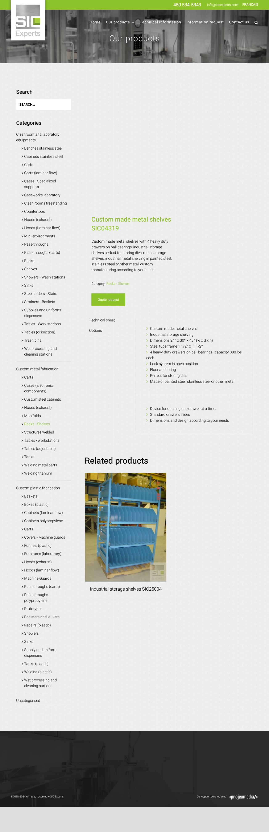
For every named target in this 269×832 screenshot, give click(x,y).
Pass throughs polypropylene (36, 597)
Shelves (30, 269)
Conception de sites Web (211, 797)
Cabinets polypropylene (43, 521)
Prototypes (33, 609)
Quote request (108, 299)
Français (250, 4)
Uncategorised (28, 701)
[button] (256, 22)
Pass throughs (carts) (42, 587)
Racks (29, 261)
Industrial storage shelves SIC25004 (126, 589)
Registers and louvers (41, 617)
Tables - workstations (41, 440)
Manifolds (32, 416)
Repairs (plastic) (37, 625)
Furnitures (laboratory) (42, 554)
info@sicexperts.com (222, 4)
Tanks (29, 457)
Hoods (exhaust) (38, 220)
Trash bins (32, 340)
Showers (31, 633)
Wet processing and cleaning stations (40, 351)
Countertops (34, 211)
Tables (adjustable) (40, 449)
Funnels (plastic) (37, 545)
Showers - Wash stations (44, 277)
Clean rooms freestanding (45, 203)
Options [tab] (95, 330)
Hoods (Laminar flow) (42, 228)
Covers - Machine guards (44, 537)
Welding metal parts (40, 465)
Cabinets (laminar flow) (43, 513)
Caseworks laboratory (42, 195)
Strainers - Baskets (39, 302)
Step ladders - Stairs (40, 294)
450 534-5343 (187, 4)
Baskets (30, 496)
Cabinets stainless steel (43, 156)
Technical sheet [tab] (102, 320)
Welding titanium (38, 473)
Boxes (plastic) (36, 504)
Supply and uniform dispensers (40, 652)
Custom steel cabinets (42, 399)
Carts (28, 165)
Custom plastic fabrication (38, 488)
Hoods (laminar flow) (41, 570)
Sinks (28, 285)
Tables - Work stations (42, 324)
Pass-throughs (36, 244)
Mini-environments (39, 236)
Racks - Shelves (117, 283)
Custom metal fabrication (37, 369)
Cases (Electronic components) (38, 388)
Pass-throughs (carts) (42, 252)
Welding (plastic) (38, 672)
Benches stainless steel (43, 148)
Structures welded (39, 432)
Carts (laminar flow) (40, 173)
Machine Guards (37, 578)
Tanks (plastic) (36, 664)
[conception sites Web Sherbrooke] (243, 797)
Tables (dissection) (39, 332)
